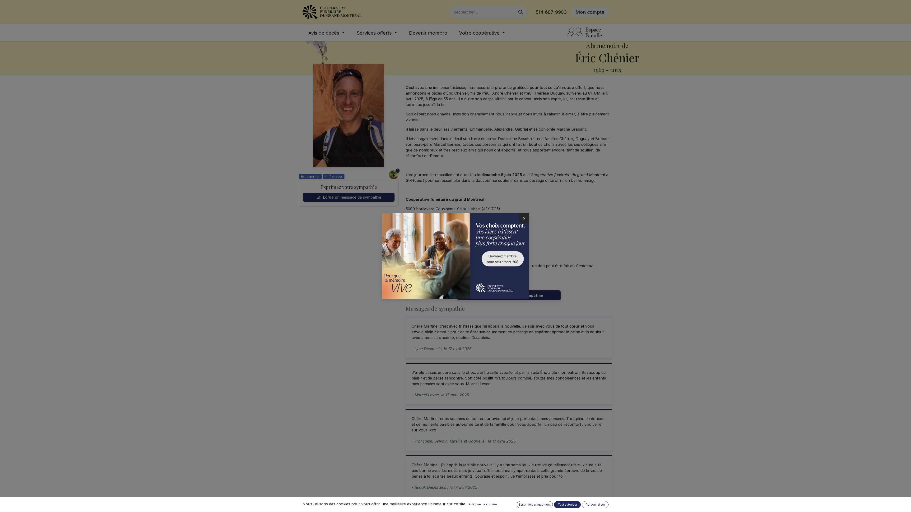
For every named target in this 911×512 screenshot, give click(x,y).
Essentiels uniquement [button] (535, 504)
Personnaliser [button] (595, 504)
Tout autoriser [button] (567, 504)
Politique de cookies (483, 504)
